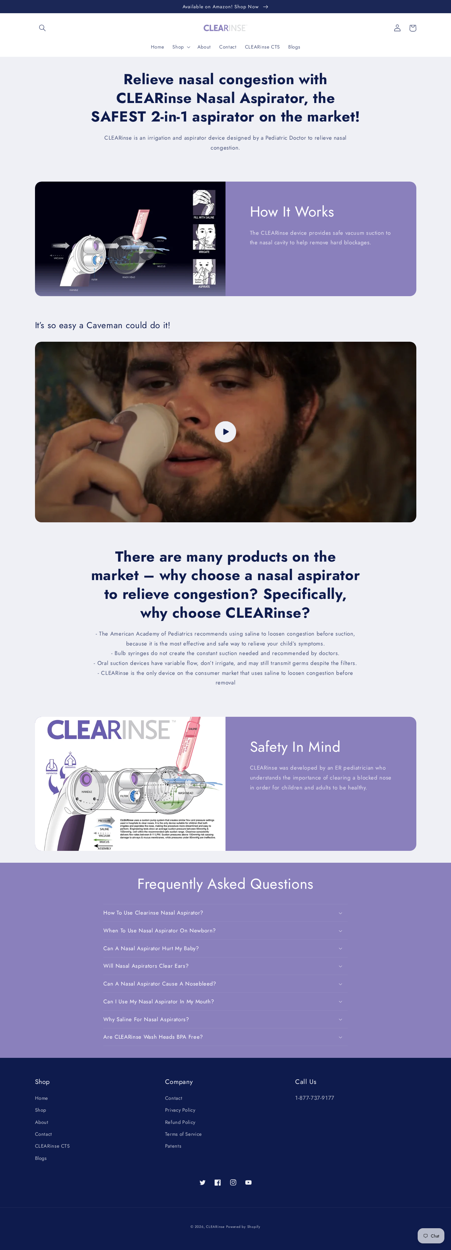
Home (42, 1098)
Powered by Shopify (243, 1226)
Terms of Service (183, 1134)
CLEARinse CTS (52, 1146)
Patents (173, 1146)
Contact (43, 1134)
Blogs (41, 1158)
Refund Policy (180, 1122)
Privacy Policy (180, 1110)
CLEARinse (215, 1226)
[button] (42, 28)
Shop (41, 1110)
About (42, 1122)
